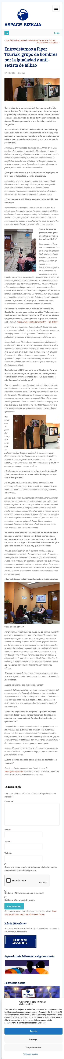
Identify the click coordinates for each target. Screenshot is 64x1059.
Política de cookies (30, 1054)
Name (7, 829)
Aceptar (33, 1031)
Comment (8, 801)
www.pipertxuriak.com (13, 771)
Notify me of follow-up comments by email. (24, 893)
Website (8, 853)
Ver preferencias (34, 1047)
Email (7, 841)
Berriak (21, 72)
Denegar (33, 1039)
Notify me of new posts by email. (19, 899)
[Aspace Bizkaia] (22, 25)
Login (57, 32)
